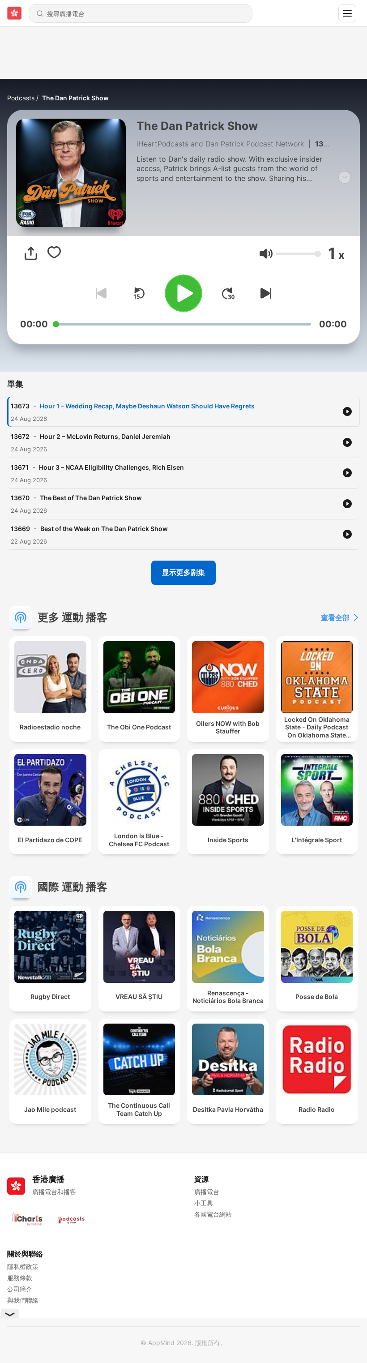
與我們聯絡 (22, 1300)
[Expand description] (344, 177)
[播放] (183, 293)
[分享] (31, 253)
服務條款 (19, 1278)
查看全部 (335, 617)
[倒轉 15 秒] (139, 293)
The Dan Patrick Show (75, 98)
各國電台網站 (213, 1214)
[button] (266, 253)
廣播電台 (206, 1192)
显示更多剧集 (183, 572)
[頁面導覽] (347, 13)
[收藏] (54, 253)
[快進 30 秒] (228, 293)
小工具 (203, 1203)
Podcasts (20, 98)
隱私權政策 (22, 1266)
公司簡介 (19, 1289)
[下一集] (264, 293)
